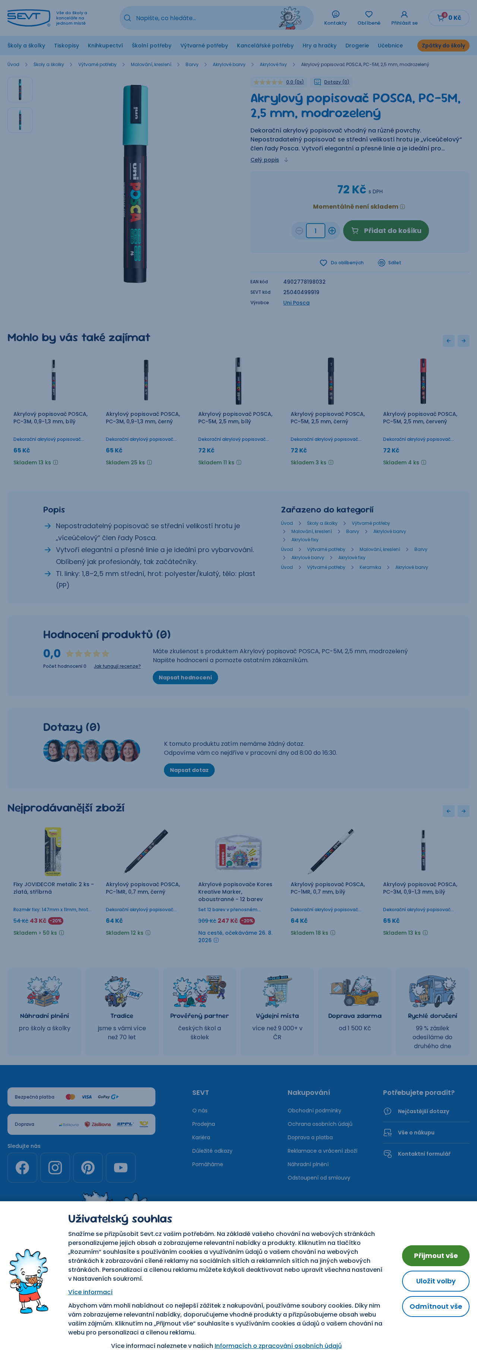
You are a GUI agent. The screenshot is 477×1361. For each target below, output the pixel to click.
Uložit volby (436, 1281)
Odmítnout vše (436, 1306)
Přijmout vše (436, 1255)
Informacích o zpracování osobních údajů (278, 1346)
